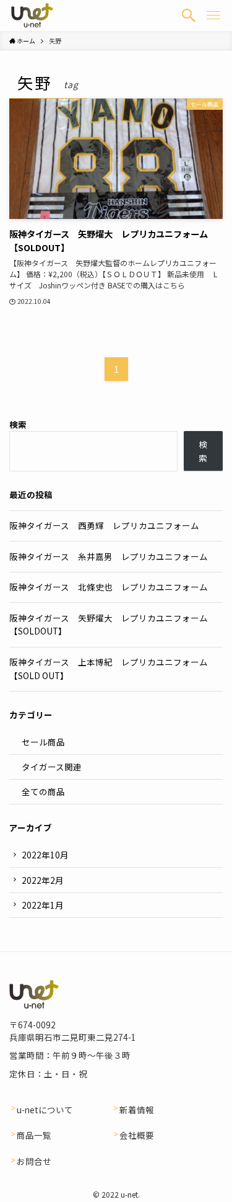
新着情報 (136, 1109)
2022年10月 (45, 854)
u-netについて (45, 1109)
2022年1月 (43, 905)
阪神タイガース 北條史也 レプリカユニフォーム (108, 587)
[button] (188, 15)
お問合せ (34, 1161)
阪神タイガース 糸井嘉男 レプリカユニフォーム (108, 556)
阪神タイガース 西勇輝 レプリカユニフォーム (104, 525)
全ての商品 (43, 791)
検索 (18, 424)
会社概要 (136, 1135)
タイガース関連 (52, 766)
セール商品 (43, 742)
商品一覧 (34, 1135)
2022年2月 (43, 880)
